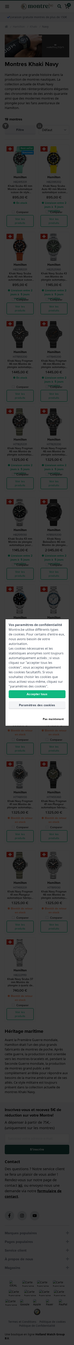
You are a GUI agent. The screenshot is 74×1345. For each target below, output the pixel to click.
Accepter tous (37, 694)
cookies (19, 634)
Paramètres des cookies (37, 705)
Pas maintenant (53, 719)
